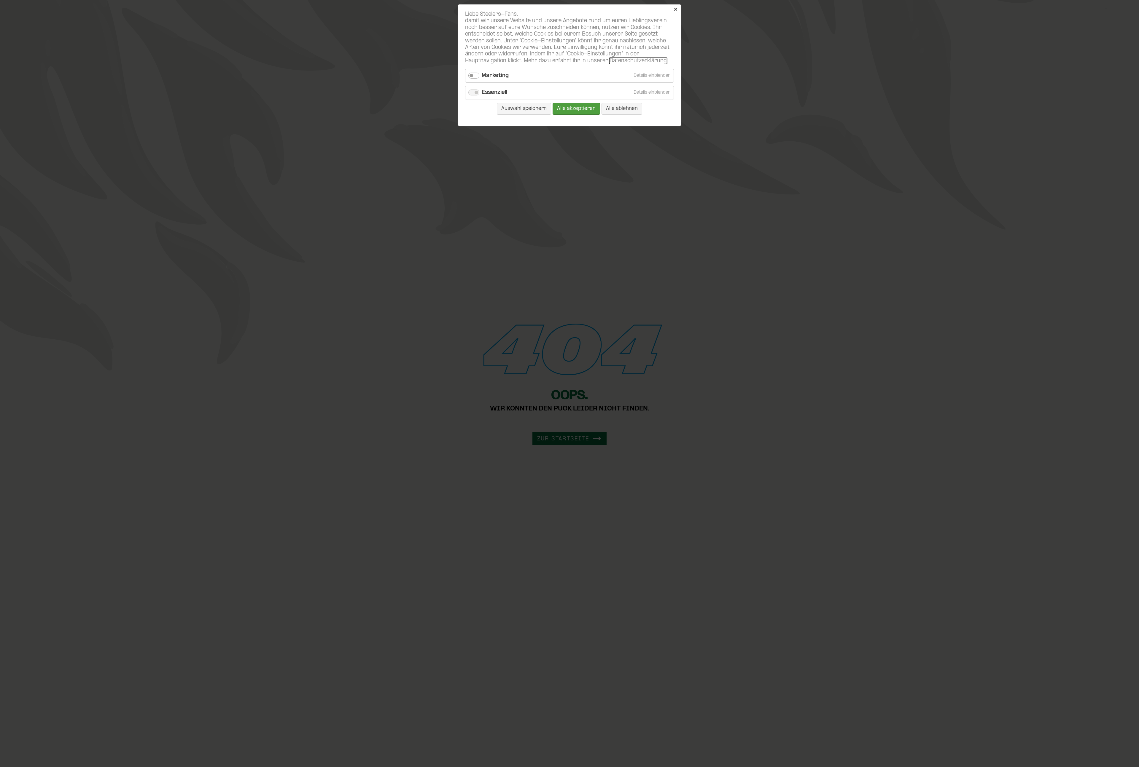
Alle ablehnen (622, 108)
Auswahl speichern (524, 108)
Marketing (495, 76)
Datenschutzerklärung (638, 61)
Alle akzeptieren (576, 108)
